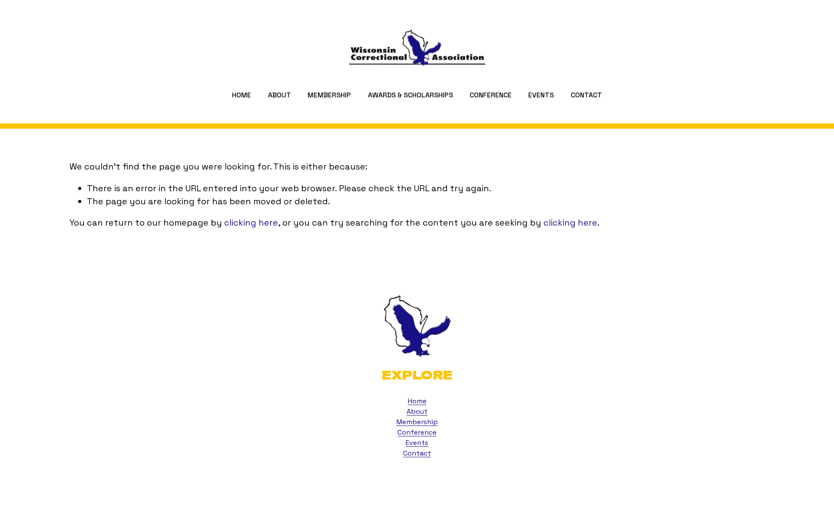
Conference (417, 432)
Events (541, 95)
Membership (329, 95)
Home (241, 95)
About (417, 411)
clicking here (251, 222)
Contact (586, 95)
